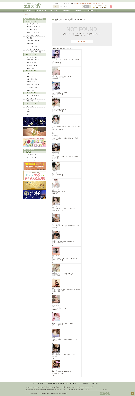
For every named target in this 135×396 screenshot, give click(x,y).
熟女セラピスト (31, 157)
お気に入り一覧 (42, 10)
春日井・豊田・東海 (33, 49)
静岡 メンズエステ (31, 71)
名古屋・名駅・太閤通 (33, 26)
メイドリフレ (67, 389)
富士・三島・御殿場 (33, 84)
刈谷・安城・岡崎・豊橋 (34, 52)
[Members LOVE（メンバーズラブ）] (66, 166)
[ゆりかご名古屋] (34, 125)
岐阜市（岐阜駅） (32, 57)
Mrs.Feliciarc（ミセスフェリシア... (55, 153)
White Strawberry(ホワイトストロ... (56, 135)
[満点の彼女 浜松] (66, 201)
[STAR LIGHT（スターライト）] (66, 183)
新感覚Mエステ (56, 240)
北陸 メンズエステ (31, 103)
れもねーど (55, 75)
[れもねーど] (66, 70)
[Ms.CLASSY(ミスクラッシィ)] (66, 218)
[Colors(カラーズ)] (66, 119)
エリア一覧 (36, 387)
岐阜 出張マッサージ (33, 68)
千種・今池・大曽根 (33, 40)
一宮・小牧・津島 (32, 46)
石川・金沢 (30, 106)
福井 (28, 109)
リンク (68, 387)
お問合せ (56, 387)
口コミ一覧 (54, 10)
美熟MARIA (55, 337)
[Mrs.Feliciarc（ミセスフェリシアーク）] (66, 147)
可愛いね (54, 58)
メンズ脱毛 (53, 389)
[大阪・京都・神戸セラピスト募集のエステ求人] (102, 7)
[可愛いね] (66, 54)
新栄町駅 (29, 38)
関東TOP (100, 3)
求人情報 (79, 10)
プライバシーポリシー (78, 387)
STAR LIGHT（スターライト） (55, 189)
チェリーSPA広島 (55, 256)
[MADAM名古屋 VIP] (66, 102)
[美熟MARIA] (66, 333)
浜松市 (29, 73)
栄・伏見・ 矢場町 (32, 29)
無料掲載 (63, 387)
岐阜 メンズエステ (31, 54)
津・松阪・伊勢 (31, 98)
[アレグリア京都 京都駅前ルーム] (66, 299)
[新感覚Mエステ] (66, 235)
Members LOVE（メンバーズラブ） (56, 172)
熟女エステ (105, 389)
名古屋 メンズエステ (31, 21)
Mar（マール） (56, 288)
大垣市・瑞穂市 (31, 62)
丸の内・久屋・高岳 (33, 32)
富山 (28, 111)
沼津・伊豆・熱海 (32, 87)
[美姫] (66, 86)
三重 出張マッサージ (33, 101)
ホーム (30, 10)
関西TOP (76, 3)
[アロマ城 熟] (66, 348)
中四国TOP (88, 3)
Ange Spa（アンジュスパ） (56, 369)
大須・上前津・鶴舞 (33, 35)
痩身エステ (88, 389)
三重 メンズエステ (31, 93)
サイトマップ (88, 387)
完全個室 (48, 389)
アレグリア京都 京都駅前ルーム (55, 305)
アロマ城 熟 (55, 353)
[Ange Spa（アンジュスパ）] (66, 364)
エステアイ (29, 387)
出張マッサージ (31, 154)
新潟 (28, 114)
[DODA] (66, 268)
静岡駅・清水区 (31, 82)
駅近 (72, 389)
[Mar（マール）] (66, 283)
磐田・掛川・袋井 (32, 76)
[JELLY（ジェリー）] (34, 146)
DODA (53, 272)
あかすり (83, 389)
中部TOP (82, 3)
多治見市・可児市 (32, 65)
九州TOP (94, 3)
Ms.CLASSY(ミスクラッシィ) (56, 223)
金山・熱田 (30, 43)
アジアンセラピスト (33, 160)
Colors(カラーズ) (55, 124)
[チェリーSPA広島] (66, 251)
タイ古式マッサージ (30, 389)
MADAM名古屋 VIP (56, 107)
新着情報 (43, 387)
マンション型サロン (40, 389)
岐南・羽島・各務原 (33, 60)
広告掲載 (91, 10)
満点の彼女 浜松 (55, 206)
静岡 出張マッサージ (33, 90)
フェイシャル (60, 389)
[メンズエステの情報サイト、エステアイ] (32, 8)
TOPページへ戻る (82, 41)
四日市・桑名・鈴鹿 (33, 95)
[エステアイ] (105, 395)
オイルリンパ (77, 389)
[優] (66, 317)
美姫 (53, 91)
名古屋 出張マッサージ (34, 24)
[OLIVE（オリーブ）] (34, 136)
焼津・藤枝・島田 (32, 79)
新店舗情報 (67, 10)
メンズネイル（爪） (97, 389)
